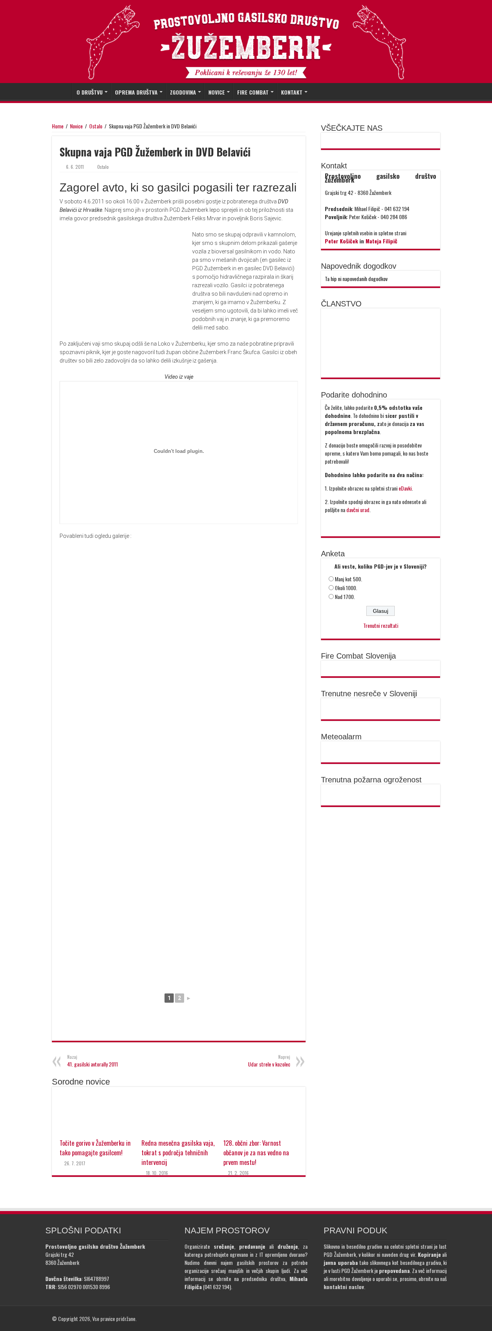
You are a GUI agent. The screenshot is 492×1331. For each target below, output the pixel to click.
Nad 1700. (345, 596)
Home (57, 126)
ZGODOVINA (183, 92)
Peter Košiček (341, 241)
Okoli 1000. (346, 588)
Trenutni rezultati (380, 625)
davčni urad (357, 510)
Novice (76, 126)
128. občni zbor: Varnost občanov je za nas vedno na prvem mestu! (256, 1152)
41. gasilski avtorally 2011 (92, 1061)
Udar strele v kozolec (269, 1061)
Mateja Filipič (381, 241)
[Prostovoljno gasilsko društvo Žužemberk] (246, 42)
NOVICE (216, 92)
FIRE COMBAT (253, 92)
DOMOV (62, 91)
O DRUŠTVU (89, 92)
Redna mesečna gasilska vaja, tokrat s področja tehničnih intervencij (177, 1152)
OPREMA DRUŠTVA (136, 92)
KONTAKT (292, 92)
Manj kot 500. (348, 579)
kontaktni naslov (344, 1287)
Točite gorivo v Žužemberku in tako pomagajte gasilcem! (95, 1147)
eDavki (405, 488)
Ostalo (95, 126)
